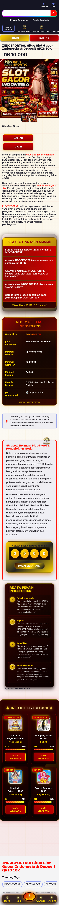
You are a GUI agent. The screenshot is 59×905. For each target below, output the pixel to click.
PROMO (7, 901)
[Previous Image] (2, 89)
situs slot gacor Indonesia (40, 154)
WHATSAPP (40, 901)
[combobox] (26, 13)
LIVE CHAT (52, 901)
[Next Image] (56, 89)
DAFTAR (44, 38)
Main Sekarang (15, 757)
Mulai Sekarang (29, 565)
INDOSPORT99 (10, 206)
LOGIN (15, 38)
